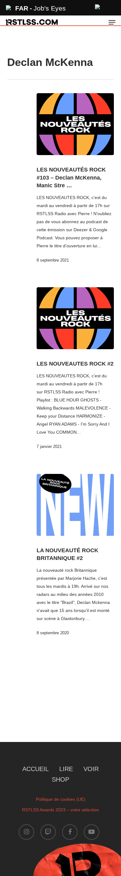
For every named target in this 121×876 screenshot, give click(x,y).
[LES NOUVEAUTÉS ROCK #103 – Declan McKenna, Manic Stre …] (75, 124)
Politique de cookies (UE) (60, 799)
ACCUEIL (35, 768)
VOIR (91, 768)
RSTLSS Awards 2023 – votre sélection (60, 809)
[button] (112, 22)
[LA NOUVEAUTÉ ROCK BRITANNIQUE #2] (75, 505)
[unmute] (98, 6)
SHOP (60, 779)
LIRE (66, 768)
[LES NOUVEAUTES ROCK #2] (75, 318)
